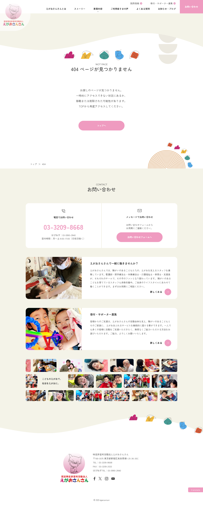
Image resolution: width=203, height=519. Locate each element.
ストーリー (79, 8)
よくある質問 (143, 8)
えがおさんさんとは (56, 8)
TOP (81, 106)
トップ (33, 164)
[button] (191, 6)
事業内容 (97, 8)
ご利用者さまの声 (119, 8)
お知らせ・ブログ (167, 8)
